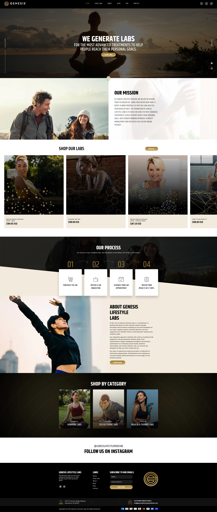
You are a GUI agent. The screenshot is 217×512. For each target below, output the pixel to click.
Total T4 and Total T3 (75, 219)
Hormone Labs (74, 424)
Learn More (117, 362)
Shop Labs (108, 55)
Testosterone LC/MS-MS (200, 219)
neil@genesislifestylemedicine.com (146, 503)
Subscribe (121, 487)
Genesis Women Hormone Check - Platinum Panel (14, 220)
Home (95, 476)
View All (152, 149)
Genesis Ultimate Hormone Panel (139, 220)
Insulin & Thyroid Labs (142, 424)
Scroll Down (5, 43)
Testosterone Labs (108, 424)
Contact (95, 488)
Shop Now (212, 43)
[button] (201, 3)
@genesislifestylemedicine (108, 446)
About (95, 481)
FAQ (94, 486)
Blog (94, 483)
